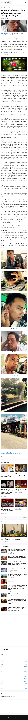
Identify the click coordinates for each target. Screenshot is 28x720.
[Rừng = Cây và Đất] (21, 503)
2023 (14, 656)
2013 (14, 681)
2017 (14, 671)
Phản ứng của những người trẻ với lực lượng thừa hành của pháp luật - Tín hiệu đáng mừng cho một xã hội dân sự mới (17, 601)
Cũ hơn (24, 517)
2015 (14, 676)
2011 (14, 686)
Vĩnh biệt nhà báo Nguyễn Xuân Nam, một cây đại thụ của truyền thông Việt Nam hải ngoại (7, 492)
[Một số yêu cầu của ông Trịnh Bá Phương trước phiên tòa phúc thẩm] (7, 468)
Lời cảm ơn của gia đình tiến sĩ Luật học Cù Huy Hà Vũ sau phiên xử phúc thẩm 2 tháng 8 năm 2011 (17, 563)
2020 (14, 664)
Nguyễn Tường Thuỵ (6, 33)
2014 (14, 678)
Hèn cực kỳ (10, 580)
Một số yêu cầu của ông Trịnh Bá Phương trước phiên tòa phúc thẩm (7, 475)
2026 (14, 652)
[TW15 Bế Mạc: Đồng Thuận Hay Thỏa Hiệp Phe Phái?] (21, 468)
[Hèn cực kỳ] (4, 581)
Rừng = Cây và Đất (19, 508)
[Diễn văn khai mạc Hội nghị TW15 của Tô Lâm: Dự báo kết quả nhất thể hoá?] (7, 503)
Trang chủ (3, 7)
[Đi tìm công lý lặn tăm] (4, 595)
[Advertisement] (14, 631)
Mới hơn (4, 517)
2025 (14, 654)
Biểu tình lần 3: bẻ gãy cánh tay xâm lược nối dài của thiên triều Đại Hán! (17, 557)
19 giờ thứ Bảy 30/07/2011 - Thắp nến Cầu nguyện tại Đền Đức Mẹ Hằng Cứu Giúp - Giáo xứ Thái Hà (17, 609)
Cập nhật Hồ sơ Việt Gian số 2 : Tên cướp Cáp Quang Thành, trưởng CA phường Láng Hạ (16, 551)
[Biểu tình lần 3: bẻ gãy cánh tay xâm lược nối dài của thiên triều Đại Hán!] (4, 558)
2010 (14, 688)
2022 (14, 659)
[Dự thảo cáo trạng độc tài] (14, 530)
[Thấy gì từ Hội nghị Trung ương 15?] (21, 484)
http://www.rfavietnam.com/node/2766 (10, 453)
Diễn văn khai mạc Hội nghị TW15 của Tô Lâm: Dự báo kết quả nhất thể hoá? (7, 510)
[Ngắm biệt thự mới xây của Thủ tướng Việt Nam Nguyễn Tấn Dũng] (4, 576)
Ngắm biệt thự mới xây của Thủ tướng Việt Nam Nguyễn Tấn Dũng (17, 575)
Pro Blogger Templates (17, 717)
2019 (14, 666)
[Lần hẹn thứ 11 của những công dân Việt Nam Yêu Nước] (4, 570)
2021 (14, 661)
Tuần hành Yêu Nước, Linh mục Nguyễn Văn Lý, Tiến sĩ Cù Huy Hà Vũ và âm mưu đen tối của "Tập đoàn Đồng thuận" (17, 587)
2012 (14, 683)
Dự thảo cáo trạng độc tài (10, 539)
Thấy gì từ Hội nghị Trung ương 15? (21, 490)
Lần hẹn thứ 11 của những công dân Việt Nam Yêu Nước (16, 569)
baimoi (8, 7)
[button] (2, 2)
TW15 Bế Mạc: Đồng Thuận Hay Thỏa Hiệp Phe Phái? (20, 475)
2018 (14, 669)
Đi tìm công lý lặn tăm (13, 593)
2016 (14, 673)
